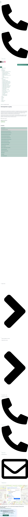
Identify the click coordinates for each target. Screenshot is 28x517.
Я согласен (5, 515)
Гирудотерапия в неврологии (6, 86)
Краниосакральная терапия (6, 87)
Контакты (3, 101)
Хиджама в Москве (4, 94)
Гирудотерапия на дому (5, 84)
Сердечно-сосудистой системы (6, 71)
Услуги (2, 78)
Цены (2, 96)
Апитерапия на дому (5, 80)
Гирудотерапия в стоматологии (6, 85)
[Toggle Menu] (1, 67)
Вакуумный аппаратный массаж (6, 82)
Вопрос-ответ (3, 100)
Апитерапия (3, 79)
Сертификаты (3, 69)
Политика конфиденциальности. (5, 508)
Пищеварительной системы (6, 73)
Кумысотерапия (4, 88)
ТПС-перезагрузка (4, 95)
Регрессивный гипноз (5, 92)
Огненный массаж (4, 91)
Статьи (2, 99)
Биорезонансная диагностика (6, 81)
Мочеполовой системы (5, 77)
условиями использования (7, 512)
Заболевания (3, 70)
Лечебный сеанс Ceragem (5, 89)
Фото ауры (3, 93)
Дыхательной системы (5, 72)
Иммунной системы (4, 74)
